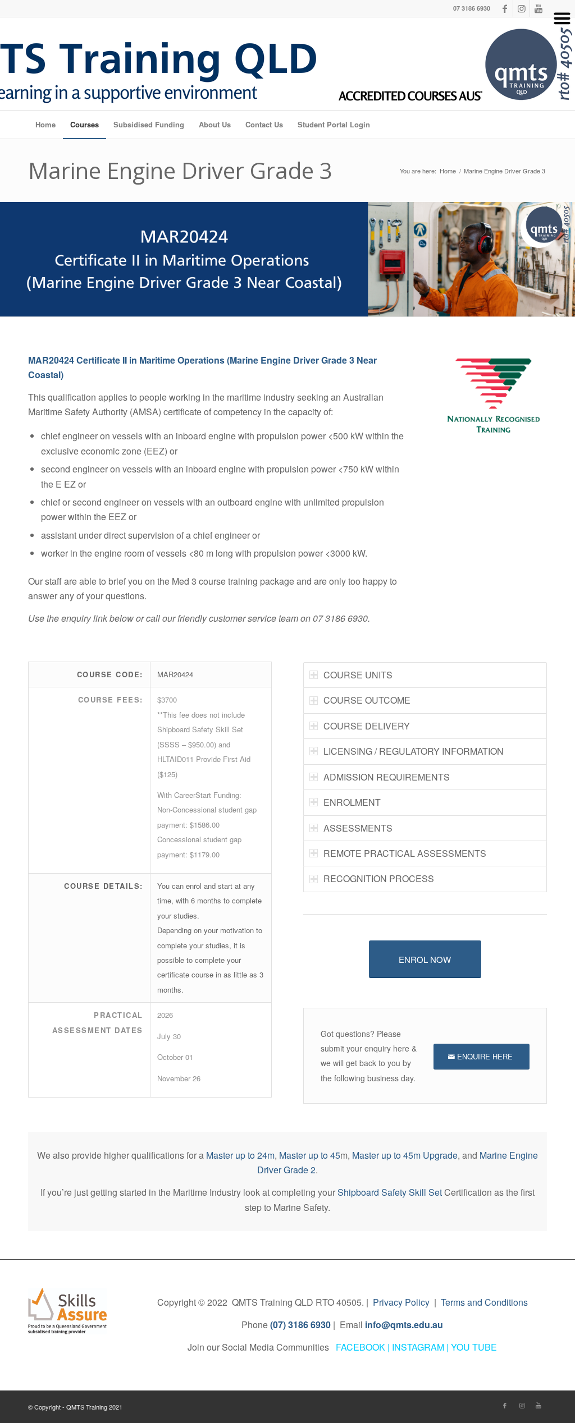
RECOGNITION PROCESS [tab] (378, 878)
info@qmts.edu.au (404, 1324)
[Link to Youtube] (538, 1405)
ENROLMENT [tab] (352, 802)
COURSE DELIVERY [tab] (366, 725)
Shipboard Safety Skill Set (389, 1192)
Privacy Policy (401, 1302)
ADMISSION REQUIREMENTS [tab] (386, 776)
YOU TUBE (474, 1347)
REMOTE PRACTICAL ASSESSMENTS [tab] (404, 853)
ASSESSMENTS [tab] (358, 827)
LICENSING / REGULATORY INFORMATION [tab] (413, 751)
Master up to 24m (240, 1155)
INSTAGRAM (418, 1347)
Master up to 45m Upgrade (405, 1155)
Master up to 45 (309, 1155)
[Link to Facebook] (504, 1405)
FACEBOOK (360, 1347)
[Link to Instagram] (521, 1405)
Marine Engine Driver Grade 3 (180, 170)
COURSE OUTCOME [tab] (366, 700)
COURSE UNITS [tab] (358, 674)
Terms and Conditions (484, 1302)
